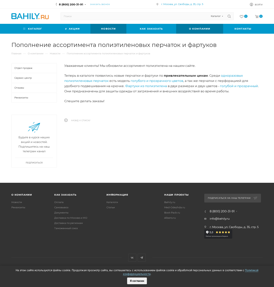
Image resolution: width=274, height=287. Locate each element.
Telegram (142, 258)
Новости (16, 202)
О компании (21, 194)
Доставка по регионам (68, 222)
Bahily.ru (169, 202)
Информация (117, 194)
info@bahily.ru (220, 218)
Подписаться (34, 163)
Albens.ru (170, 217)
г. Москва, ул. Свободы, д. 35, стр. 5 (182, 4)
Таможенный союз (66, 228)
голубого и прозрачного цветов (157, 81)
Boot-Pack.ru (172, 212)
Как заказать (65, 194)
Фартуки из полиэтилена (146, 86)
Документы (61, 212)
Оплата (59, 202)
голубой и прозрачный (239, 86)
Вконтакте (132, 258)
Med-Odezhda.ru (174, 207)
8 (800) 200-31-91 (71, 4)
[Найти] (229, 16)
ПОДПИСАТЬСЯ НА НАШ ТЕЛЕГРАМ (229, 198)
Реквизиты (18, 207)
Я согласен (137, 280)
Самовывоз (61, 207)
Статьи (110, 207)
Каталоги (112, 202)
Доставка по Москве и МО (70, 217)
